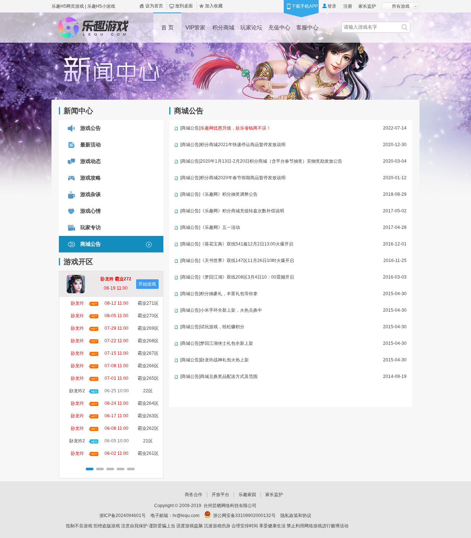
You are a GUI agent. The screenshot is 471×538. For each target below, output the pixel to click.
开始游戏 (147, 284)
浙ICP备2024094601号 (122, 515)
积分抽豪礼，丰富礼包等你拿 (229, 293)
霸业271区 (148, 303)
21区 (148, 440)
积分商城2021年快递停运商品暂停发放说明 (243, 144)
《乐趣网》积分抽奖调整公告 (229, 194)
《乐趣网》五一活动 (220, 227)
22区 (148, 390)
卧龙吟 (77, 303)
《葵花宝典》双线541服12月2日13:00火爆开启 (246, 244)
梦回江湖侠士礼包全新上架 (226, 343)
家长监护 (367, 6)
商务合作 (193, 494)
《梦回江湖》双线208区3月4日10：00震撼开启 (247, 277)
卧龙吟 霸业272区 (115, 279)
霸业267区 (148, 353)
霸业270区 (148, 315)
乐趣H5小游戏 (101, 6)
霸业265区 (148, 378)
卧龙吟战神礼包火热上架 (224, 359)
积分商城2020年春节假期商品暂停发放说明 (243, 177)
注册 (347, 6)
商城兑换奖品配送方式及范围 (229, 376)
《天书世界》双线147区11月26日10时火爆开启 (247, 260)
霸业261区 (148, 453)
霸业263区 (148, 415)
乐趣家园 (247, 494)
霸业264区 (148, 403)
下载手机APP (304, 6)
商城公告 (190, 128)
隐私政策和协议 (295, 515)
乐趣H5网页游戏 (68, 6)
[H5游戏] (92, 28)
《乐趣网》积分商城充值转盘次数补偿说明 (242, 210)
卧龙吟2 (77, 390)
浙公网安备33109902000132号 (244, 515)
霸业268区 (148, 340)
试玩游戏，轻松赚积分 (222, 326)
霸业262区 (148, 428)
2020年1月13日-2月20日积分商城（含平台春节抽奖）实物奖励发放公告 (271, 161)
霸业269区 (148, 328)
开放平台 (220, 494)
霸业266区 (148, 365)
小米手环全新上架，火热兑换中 (231, 310)
